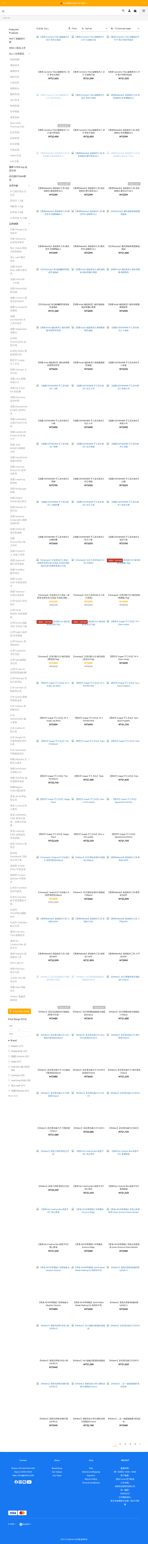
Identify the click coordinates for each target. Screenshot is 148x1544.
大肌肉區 (14, 82)
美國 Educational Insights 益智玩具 (18, 410)
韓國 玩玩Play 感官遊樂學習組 (18, 779)
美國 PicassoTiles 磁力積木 (17, 542)
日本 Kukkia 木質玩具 (17, 730)
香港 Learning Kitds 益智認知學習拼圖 (17, 834)
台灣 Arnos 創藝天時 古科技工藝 (18, 624)
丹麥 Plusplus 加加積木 (18, 231)
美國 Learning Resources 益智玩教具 (18, 470)
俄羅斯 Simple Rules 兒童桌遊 (18, 867)
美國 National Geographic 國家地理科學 (18, 520)
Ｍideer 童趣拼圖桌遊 (17, 998)
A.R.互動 (14, 161)
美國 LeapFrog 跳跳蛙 (17, 481)
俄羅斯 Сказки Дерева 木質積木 (18, 878)
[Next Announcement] (144, 3)
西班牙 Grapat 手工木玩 (17, 362)
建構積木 (14, 71)
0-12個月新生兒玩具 (18, 193)
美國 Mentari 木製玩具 (18, 509)
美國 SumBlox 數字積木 (17, 571)
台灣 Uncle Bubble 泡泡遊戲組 (18, 613)
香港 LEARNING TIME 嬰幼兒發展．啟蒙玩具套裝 (18, 820)
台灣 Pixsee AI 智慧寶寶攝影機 (18, 671)
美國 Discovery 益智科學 (17, 399)
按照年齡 (13, 185)
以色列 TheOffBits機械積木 (18, 913)
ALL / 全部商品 (16, 53)
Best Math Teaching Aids (17, 125)
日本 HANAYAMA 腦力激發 (18, 719)
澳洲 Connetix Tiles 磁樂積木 (17, 933)
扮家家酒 (14, 138)
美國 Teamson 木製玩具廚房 (17, 593)
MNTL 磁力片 (17, 963)
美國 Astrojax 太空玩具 (18, 371)
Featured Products (13, 31)
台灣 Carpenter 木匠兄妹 (18, 652)
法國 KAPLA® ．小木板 (17, 281)
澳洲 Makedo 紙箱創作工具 (18, 955)
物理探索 (14, 105)
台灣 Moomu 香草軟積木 (18, 643)
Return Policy (91, 1479)
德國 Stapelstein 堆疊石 (18, 331)
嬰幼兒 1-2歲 (16, 200)
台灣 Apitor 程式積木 (18, 602)
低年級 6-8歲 (16, 212)
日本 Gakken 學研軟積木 (18, 708)
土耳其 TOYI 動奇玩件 (17, 980)
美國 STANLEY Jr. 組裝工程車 (17, 553)
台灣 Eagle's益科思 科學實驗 (18, 634)
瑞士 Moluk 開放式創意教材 (18, 250)
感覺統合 (14, 88)
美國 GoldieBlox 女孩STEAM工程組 (18, 422)
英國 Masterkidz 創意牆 (18, 290)
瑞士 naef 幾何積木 (17, 259)
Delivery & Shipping (91, 1472)
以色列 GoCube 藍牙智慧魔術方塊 (18, 900)
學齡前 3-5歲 (16, 206)
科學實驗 (14, 111)
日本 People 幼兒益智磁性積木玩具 (18, 741)
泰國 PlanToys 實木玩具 (17, 970)
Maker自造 (15, 155)
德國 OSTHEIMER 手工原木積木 (18, 319)
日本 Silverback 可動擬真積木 (18, 752)
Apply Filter (20, 1011)
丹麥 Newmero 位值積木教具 (18, 240)
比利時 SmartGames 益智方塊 (18, 341)
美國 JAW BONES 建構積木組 (17, 448)
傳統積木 (14, 65)
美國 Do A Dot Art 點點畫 (17, 390)
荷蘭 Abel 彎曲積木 (17, 989)
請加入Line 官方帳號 (125, 1479)
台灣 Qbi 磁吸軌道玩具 (18, 661)
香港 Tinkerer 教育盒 (18, 845)
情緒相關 (14, 59)
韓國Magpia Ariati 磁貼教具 (18, 789)
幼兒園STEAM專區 (17, 178)
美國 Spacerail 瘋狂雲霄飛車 (17, 562)
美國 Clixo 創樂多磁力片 (18, 380)
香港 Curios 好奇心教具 (18, 807)
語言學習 (14, 132)
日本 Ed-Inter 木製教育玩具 (18, 689)
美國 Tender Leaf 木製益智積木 (18, 582)
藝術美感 (14, 94)
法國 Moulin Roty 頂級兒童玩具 (18, 270)
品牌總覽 (13, 223)
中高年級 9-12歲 (18, 218)
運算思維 (14, 117)
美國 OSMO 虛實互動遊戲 (17, 531)
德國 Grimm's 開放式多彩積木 (18, 299)
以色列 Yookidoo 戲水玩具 (18, 924)
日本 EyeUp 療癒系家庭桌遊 (18, 699)
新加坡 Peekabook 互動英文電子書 (18, 856)
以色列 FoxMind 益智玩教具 (18, 889)
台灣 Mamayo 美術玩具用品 (18, 680)
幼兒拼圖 (14, 144)
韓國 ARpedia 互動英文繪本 (18, 761)
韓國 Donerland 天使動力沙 (18, 770)
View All (6, 18)
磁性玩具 (14, 76)
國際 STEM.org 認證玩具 (18, 169)
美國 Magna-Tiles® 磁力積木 (18, 500)
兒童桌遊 (14, 149)
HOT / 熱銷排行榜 (17, 40)
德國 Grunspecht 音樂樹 (18, 309)
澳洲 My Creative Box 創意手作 (18, 944)
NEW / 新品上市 (17, 48)
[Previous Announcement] (3, 3)
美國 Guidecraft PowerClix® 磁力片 (18, 435)
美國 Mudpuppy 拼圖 (18, 490)
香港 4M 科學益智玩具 (18, 798)
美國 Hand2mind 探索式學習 (18, 459)
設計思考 (14, 100)
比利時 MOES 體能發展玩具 (18, 353)
